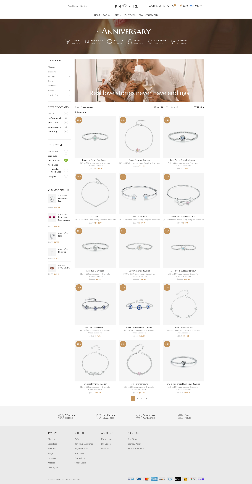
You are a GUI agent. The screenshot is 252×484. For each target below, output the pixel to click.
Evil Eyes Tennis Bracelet (95, 327)
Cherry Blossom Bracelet (139, 160)
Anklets (51, 463)
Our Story (132, 439)
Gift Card (105, 448)
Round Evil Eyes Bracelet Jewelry (139, 327)
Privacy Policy (134, 444)
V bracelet (95, 217)
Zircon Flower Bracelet (183, 327)
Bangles (147, 163)
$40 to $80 (84, 163)
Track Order (80, 463)
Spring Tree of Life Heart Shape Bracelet (183, 384)
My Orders (106, 444)
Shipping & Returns (84, 444)
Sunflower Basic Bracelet (139, 271)
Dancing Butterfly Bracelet (95, 384)
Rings (50, 453)
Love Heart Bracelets (139, 384)
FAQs (77, 439)
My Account (106, 439)
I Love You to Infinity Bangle (183, 217)
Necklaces (52, 458)
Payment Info (81, 448)
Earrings (52, 448)
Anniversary (95, 163)
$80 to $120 (129, 274)
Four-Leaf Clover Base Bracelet (95, 160)
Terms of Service (136, 448)
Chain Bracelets (95, 333)
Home (77, 107)
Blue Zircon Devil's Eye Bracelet (183, 160)
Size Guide (80, 453)
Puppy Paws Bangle (139, 217)
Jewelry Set (53, 467)
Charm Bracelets (95, 165)
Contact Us (80, 458)
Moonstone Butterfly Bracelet (183, 271)
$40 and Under (125, 163)
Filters (198, 107)
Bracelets (81, 112)
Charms (51, 439)
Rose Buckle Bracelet (95, 271)
